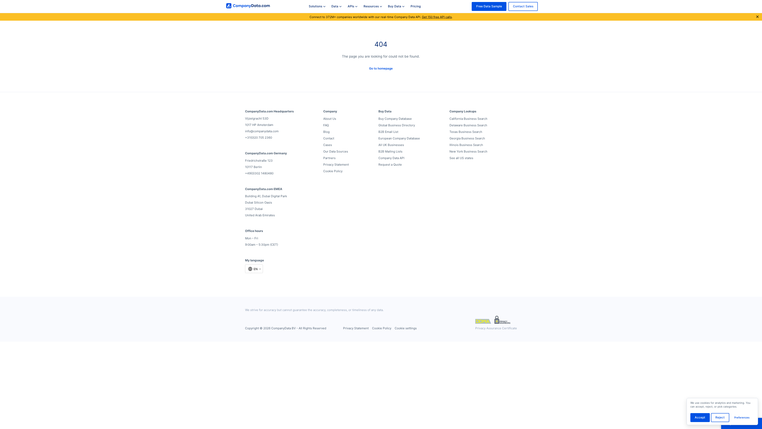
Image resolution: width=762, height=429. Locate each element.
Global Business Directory (396, 125)
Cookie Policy (333, 171)
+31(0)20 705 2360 (258, 137)
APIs (351, 6)
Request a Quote (390, 164)
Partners (329, 158)
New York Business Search (468, 151)
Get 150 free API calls (437, 17)
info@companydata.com (262, 131)
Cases (327, 145)
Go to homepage (381, 68)
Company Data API (391, 158)
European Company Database (399, 138)
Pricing (416, 6)
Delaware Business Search (468, 125)
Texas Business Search (465, 132)
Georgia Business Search (467, 138)
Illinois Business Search (466, 145)
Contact (328, 138)
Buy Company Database (395, 119)
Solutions (315, 6)
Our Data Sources (335, 151)
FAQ (326, 125)
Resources (371, 6)
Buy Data (394, 6)
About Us (329, 119)
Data (334, 6)
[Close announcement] (757, 16)
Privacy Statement (336, 164)
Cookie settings (406, 328)
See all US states (461, 158)
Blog (326, 132)
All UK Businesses (391, 145)
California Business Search (468, 119)
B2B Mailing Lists (390, 151)
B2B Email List (388, 132)
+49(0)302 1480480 (259, 173)
